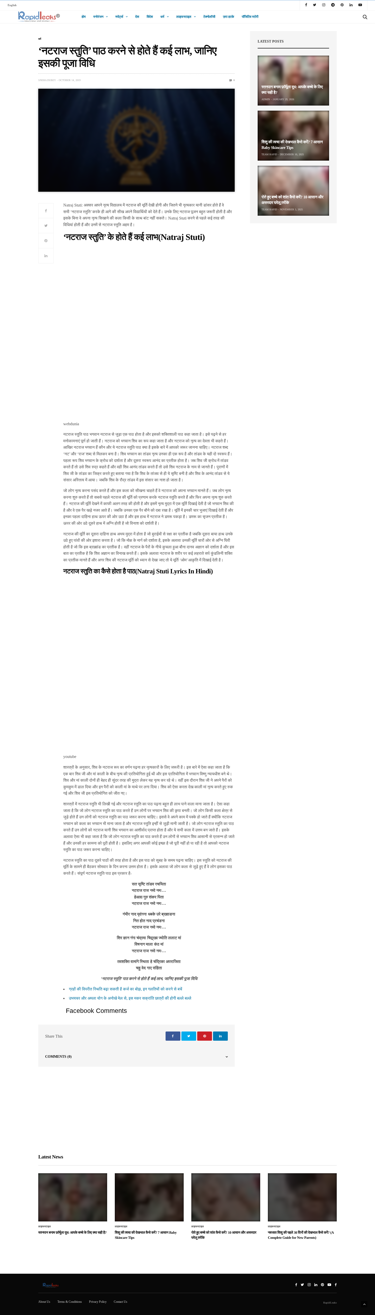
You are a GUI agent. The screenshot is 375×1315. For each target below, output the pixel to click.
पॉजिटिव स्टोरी (250, 17)
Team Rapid (269, 154)
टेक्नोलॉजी (209, 17)
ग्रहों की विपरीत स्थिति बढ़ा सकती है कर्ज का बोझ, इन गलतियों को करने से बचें (125, 989)
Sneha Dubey (47, 80)
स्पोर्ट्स (119, 17)
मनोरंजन (98, 17)
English (12, 5)
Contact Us (120, 1302)
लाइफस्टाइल (183, 17)
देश (137, 17)
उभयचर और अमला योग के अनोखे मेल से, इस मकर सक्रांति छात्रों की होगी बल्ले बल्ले (130, 998)
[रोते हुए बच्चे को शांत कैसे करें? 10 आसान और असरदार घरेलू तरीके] (293, 191)
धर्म (162, 17)
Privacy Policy (98, 1302)
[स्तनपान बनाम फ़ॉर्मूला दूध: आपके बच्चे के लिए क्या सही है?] (293, 81)
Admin (265, 99)
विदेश (150, 17)
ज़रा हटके (228, 17)
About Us (44, 1302)
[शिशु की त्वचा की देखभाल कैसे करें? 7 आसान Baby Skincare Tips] (293, 136)
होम (84, 17)
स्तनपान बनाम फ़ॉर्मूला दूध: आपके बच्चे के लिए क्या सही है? (72, 1233)
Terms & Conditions (69, 1302)
